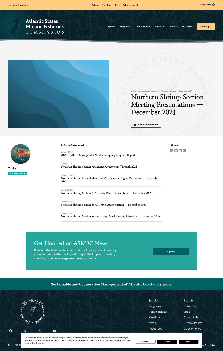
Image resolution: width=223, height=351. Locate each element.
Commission (46, 32)
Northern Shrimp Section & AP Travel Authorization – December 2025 (103, 204)
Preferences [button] (40, 343)
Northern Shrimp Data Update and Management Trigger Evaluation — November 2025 (110, 180)
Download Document (147, 124)
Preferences (145, 342)
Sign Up (171, 251)
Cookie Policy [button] (94, 340)
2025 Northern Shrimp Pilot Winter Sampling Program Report (98, 155)
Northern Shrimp (17, 173)
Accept (188, 342)
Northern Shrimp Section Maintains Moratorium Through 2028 (99, 166)
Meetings (206, 26)
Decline (167, 342)
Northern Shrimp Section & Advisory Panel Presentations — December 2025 (106, 193)
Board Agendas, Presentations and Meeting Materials (153, 91)
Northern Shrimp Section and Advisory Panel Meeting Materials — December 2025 (110, 216)
